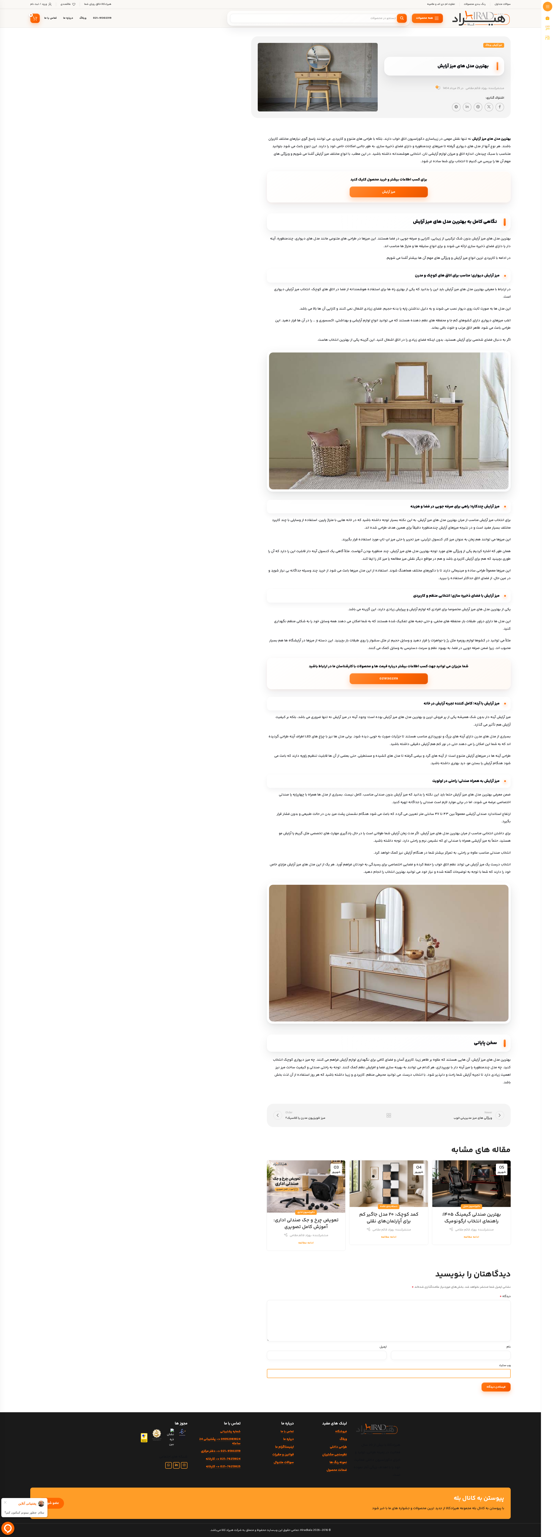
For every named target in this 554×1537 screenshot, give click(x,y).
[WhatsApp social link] (168, 1465)
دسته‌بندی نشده (388, 1206)
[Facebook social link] (499, 107)
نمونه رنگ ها (338, 1462)
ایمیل (383, 1347)
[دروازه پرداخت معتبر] (144, 1437)
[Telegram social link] (456, 107)
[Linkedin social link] (467, 107)
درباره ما (288, 1439)
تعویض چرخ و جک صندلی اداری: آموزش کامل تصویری (305, 1224)
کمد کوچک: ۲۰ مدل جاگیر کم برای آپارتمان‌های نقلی (388, 1218)
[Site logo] (481, 18)
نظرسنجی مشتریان (334, 1454)
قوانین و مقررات (283, 1454)
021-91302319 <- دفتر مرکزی (221, 1451)
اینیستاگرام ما (284, 1446)
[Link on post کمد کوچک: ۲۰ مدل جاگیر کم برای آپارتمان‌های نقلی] (389, 1183)
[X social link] (489, 107)
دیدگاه (505, 1296)
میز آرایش (497, 45)
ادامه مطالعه (471, 1237)
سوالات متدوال (284, 1462)
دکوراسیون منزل (471, 1206)
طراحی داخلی (338, 1446)
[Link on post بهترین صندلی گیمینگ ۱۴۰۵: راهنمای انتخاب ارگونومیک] (471, 1183)
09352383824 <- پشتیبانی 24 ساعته (220, 1441)
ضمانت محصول (337, 1470)
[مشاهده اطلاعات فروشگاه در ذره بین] (170, 1438)
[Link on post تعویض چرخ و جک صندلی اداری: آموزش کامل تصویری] (306, 1186)
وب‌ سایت (505, 1365)
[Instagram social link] (184, 1465)
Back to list (388, 1115)
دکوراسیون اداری (306, 1212)
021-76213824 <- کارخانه (223, 1458)
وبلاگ (488, 45)
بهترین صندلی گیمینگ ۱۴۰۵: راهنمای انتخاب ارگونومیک (471, 1218)
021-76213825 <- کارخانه (223, 1466)
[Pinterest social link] (478, 107)
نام (509, 1347)
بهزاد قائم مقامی (476, 88)
